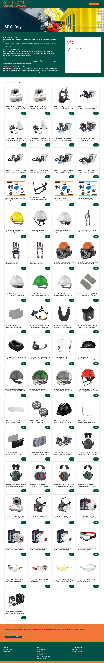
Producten (60, 4)
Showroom (67, 4)
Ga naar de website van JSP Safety (13, 636)
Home (54, 4)
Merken (73, 4)
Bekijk (24, 113)
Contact (86, 4)
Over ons (80, 4)
